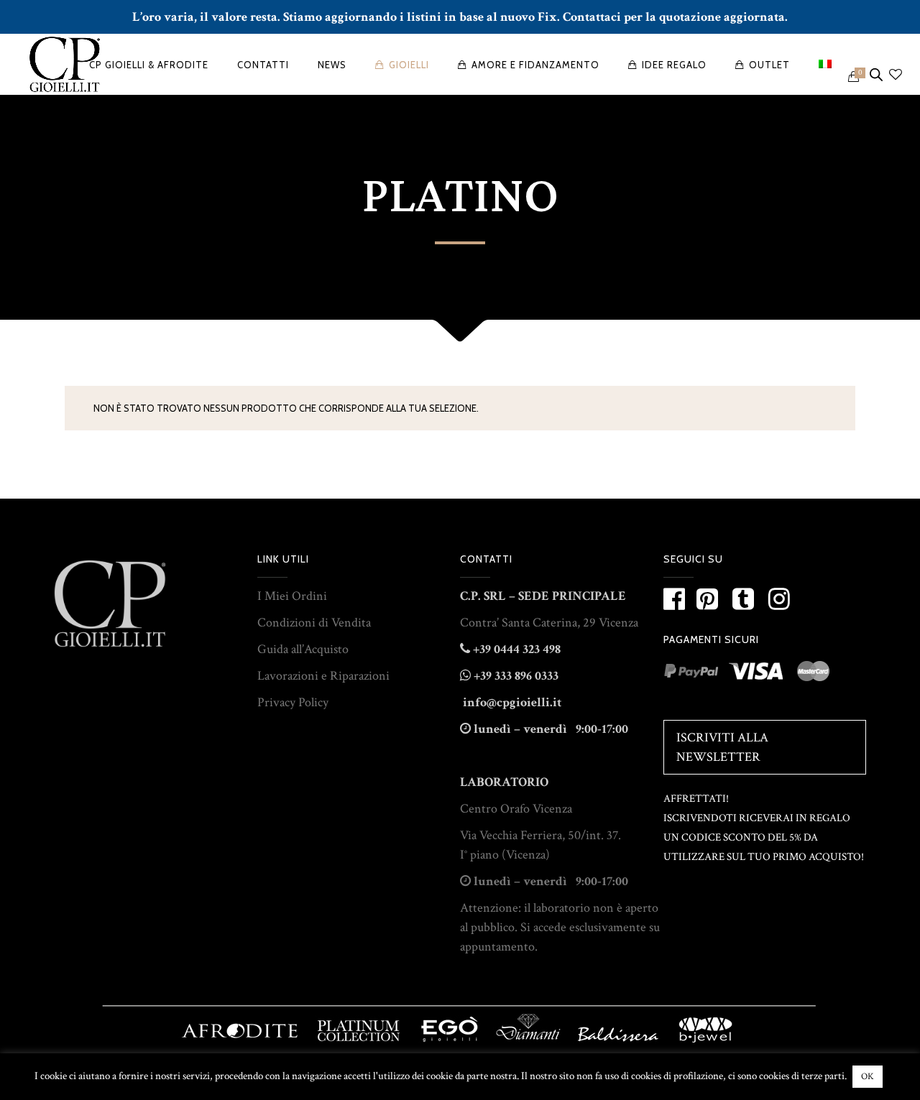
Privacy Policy (292, 702)
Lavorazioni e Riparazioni (323, 675)
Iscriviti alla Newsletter (722, 747)
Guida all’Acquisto (303, 649)
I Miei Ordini (292, 596)
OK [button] (867, 1077)
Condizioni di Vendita (314, 622)
